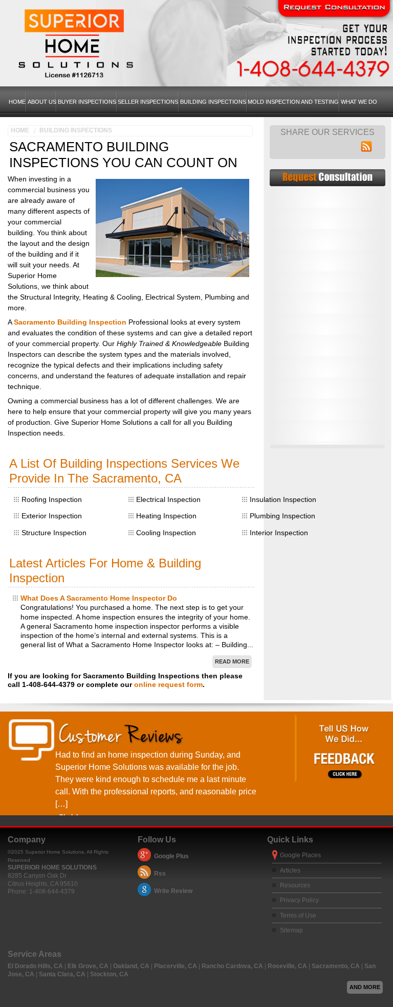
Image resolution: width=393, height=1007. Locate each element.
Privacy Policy (299, 900)
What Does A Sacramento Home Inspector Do (98, 598)
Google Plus (171, 856)
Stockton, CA (109, 974)
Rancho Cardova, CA (233, 966)
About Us (42, 102)
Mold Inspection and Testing (293, 102)
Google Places (300, 855)
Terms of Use (298, 915)
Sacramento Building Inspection (70, 322)
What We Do (359, 102)
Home (17, 102)
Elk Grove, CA (89, 966)
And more (365, 987)
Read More (232, 661)
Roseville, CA (288, 966)
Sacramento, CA (336, 966)
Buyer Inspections (87, 102)
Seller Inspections (148, 102)
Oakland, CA (132, 966)
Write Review (173, 891)
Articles (290, 870)
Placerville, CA (176, 966)
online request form (168, 684)
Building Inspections (213, 102)
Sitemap (291, 930)
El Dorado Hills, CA (36, 966)
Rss (160, 873)
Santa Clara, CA (63, 974)
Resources (295, 885)
